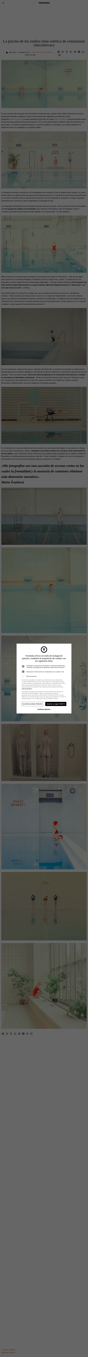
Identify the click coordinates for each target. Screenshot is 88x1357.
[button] (44, 676)
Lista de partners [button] (27, 688)
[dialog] (44, 679)
